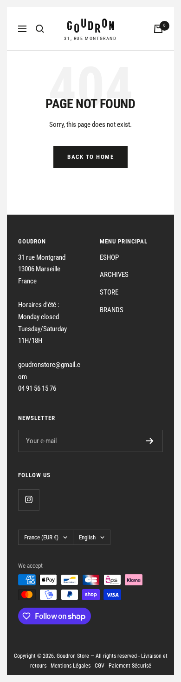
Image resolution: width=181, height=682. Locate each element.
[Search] (40, 29)
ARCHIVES (114, 274)
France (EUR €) (41, 537)
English (87, 537)
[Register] (150, 441)
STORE (109, 292)
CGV (99, 665)
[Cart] (158, 29)
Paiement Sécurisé (130, 665)
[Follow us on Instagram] (28, 499)
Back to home (90, 156)
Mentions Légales (70, 665)
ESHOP (109, 257)
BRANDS (111, 310)
